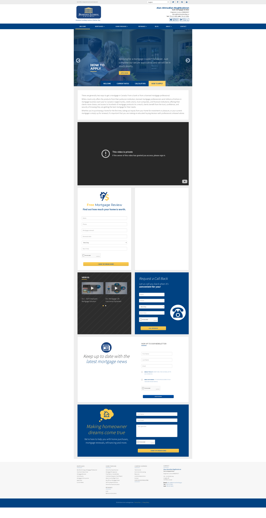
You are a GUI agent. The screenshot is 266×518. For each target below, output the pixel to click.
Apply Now (124, 73)
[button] (83, 57)
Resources (137, 474)
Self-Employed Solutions (112, 482)
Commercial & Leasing (140, 472)
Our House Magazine (141, 480)
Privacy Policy (145, 502)
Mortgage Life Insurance (83, 478)
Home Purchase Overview (112, 470)
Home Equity (80, 476)
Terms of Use (137, 502)
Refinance (142, 26)
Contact (183, 26)
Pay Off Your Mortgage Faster (113, 480)
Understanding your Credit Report (114, 476)
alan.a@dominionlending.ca (180, 14)
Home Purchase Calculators (112, 484)
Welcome (82, 26)
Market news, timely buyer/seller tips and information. (157, 373)
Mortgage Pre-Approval (111, 472)
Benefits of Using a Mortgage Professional (87, 470)
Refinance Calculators (111, 493)
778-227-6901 (173, 16)
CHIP (107, 491)
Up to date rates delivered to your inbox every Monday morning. (157, 380)
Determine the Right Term (112, 478)
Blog (156, 26)
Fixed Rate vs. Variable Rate (112, 474)
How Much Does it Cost (82, 472)
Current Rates (80, 482)
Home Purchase (121, 26)
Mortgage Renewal (81, 474)
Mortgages (99, 26)
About (168, 26)
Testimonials (138, 470)
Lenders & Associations (140, 476)
